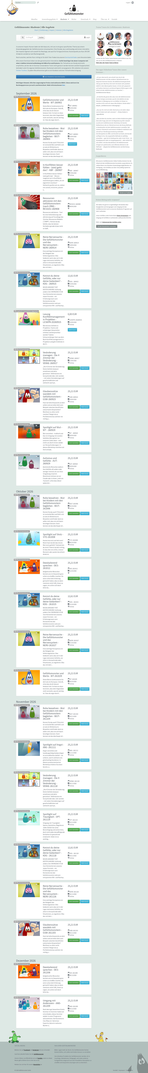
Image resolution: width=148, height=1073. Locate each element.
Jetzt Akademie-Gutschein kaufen (54, 77)
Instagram (36, 1050)
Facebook (27, 1050)
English (128, 2)
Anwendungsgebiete (49, 19)
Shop (94, 19)
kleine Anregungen (122, 215)
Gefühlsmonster (74, 9)
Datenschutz (129, 1070)
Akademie (63, 19)
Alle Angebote (68, 30)
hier (63, 85)
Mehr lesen (84, 115)
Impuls (51, 30)
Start (36, 30)
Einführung (44, 30)
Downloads (84, 19)
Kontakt (114, 19)
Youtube (39, 1058)
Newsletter (36, 1064)
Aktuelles (34, 19)
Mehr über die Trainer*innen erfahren (107, 63)
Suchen (41, 37)
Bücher (73, 19)
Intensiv (59, 30)
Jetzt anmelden (74, 115)
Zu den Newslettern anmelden (107, 226)
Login (88, 37)
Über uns (104, 19)
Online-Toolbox (21, 70)
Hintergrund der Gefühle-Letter (111, 222)
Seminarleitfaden (71, 57)
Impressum (122, 1070)
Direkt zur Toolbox (125, 193)
